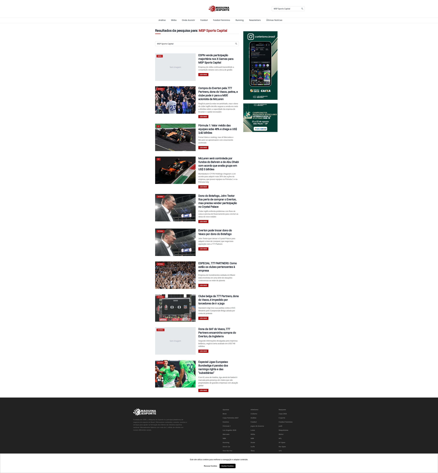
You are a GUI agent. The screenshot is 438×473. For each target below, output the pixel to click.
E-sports (282, 418)
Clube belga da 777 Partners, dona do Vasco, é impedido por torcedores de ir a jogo (218, 300)
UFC (280, 451)
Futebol (204, 20)
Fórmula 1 (227, 426)
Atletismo (254, 409)
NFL (280, 438)
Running (240, 20)
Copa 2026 (283, 414)
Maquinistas (283, 430)
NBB (252, 438)
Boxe (225, 414)
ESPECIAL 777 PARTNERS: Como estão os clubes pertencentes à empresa (217, 267)
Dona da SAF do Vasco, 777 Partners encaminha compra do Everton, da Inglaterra (217, 332)
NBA (224, 438)
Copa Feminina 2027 (231, 418)
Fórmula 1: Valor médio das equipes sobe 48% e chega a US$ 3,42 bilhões (217, 129)
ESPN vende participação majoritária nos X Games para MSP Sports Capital (215, 59)
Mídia (173, 20)
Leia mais (203, 75)
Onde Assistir (188, 20)
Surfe (253, 446)
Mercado (226, 434)
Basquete (282, 409)
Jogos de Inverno (257, 426)
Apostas (226, 409)
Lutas (253, 430)
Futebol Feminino (221, 20)
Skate (253, 442)
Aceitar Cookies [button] (227, 466)
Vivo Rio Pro (227, 451)
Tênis (253, 451)
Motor (281, 434)
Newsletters (255, 20)
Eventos (226, 422)
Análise (162, 20)
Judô (280, 426)
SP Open (282, 442)
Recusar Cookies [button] (210, 466)
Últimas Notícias (274, 20)
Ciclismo (254, 414)
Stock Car (226, 446)
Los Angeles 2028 (229, 430)
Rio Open (282, 446)
